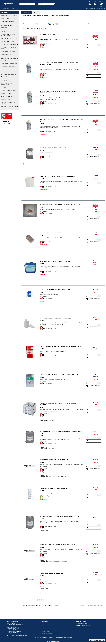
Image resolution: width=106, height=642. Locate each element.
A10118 (41, 435)
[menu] (11, 7)
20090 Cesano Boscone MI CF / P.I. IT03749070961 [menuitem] (14, 626)
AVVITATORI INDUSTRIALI (7, 41)
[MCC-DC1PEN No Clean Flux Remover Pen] (30, 465)
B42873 (42, 292)
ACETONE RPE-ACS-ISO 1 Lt (49, 34)
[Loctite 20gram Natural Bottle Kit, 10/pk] (30, 324)
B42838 (42, 575)
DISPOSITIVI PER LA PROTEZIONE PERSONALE (9, 59)
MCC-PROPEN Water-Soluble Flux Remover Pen (57, 545)
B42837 (42, 462)
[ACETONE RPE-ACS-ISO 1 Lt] (30, 40)
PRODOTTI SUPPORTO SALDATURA (7, 79)
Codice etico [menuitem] (51, 637)
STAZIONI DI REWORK (6, 99)
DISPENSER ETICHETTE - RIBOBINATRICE (7, 55)
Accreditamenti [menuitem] (45, 624)
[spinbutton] (95, 45)
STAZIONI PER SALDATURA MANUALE (8, 103)
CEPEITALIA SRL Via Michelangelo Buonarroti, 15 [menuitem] (15, 624)
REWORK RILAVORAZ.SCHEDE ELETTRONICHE (9, 84)
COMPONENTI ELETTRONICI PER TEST (9, 48)
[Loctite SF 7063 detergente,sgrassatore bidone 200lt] (30, 352)
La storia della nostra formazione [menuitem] (50, 629)
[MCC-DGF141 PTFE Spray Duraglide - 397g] (30, 494)
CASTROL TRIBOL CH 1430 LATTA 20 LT (53, 148)
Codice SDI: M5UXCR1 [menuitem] (12, 632)
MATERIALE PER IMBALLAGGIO (8, 66)
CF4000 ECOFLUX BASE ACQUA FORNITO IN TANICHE (57, 176)
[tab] (10, 15)
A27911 (42, 235)
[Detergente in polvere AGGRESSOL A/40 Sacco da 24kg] (30, 210)
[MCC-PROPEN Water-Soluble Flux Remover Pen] (30, 550)
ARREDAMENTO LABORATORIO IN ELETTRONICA (9, 22)
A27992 (42, 67)
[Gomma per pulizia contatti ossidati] (30, 239)
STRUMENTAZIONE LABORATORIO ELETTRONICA (10, 107)
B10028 (42, 320)
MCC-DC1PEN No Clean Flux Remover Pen (55, 460)
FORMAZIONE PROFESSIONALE (9, 63)
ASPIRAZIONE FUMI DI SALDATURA (6, 26)
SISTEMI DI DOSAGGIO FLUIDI (8, 90)
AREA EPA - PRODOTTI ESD (8, 18)
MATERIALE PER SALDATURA (8, 69)
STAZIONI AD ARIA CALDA (7, 96)
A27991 (42, 95)
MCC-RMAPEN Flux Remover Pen (51, 573)
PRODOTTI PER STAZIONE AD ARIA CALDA (8, 75)
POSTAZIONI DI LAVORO (7, 72)
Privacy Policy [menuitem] (36, 637)
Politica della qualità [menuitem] (47, 633)
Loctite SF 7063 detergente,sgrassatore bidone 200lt (60, 346)
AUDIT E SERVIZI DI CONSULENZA (9, 38)
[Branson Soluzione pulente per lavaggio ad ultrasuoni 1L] (30, 125)
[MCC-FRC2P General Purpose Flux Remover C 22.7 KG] (30, 522)
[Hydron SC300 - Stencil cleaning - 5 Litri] (30, 267)
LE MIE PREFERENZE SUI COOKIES (97, 640)
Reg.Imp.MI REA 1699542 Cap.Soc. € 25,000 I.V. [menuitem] (13, 629)
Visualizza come (43, 23)
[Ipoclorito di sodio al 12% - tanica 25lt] (30, 295)
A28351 (42, 407)
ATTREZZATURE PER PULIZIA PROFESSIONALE (8, 35)
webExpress (53, 641)
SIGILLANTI (3, 87)
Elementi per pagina (29, 23)
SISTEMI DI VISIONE (6, 93)
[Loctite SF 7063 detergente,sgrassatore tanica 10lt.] (30, 380)
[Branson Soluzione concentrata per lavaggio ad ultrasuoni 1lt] (30, 69)
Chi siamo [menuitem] (44, 626)
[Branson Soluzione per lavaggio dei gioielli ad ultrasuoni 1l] (30, 97)
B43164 (42, 207)
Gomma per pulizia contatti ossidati (54, 233)
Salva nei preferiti (93, 23)
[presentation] (26, 12)
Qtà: (87, 44)
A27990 (42, 123)
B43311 (42, 264)
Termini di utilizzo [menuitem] (59, 637)
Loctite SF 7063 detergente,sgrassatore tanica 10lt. (60, 374)
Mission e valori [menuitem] (46, 631)
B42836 (42, 547)
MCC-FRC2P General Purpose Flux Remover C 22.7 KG (59, 516)
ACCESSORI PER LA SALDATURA (9, 15)
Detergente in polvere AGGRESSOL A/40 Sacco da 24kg (60, 204)
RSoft (58, 641)
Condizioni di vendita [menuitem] (68, 637)
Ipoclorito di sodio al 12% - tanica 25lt (55, 289)
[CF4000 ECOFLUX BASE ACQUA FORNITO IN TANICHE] (30, 182)
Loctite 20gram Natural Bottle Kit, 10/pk (55, 318)
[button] (98, 45)
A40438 (42, 178)
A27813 (42, 37)
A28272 (42, 519)
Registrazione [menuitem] (15, 8)
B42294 (42, 377)
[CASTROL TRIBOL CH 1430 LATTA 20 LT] (30, 154)
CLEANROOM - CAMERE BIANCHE (9, 44)
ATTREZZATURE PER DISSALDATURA (6, 30)
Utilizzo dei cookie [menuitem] (43, 637)
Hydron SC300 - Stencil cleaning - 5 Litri (55, 261)
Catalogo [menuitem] (6, 8)
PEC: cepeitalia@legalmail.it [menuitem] (14, 631)
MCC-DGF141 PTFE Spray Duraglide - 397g (55, 488)
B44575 (42, 490)
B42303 (42, 349)
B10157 (42, 150)
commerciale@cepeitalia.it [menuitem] (83, 625)
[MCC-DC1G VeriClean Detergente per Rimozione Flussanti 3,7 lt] (30, 437)
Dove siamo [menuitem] (45, 627)
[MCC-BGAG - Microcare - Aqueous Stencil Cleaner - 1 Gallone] (30, 409)
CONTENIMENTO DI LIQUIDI (8, 51)
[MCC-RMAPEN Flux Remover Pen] (30, 579)
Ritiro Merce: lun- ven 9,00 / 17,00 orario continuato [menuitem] (17, 634)
